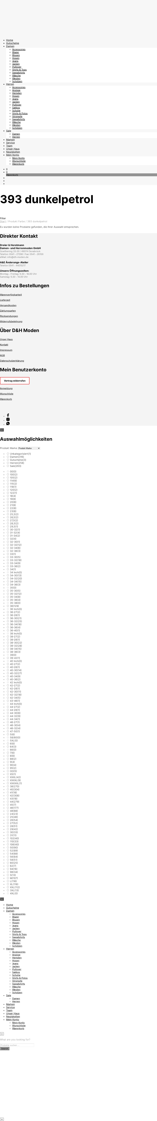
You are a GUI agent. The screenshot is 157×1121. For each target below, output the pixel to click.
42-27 (15, 685)
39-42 (15, 657)
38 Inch (16, 633)
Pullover (16, 66)
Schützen (17, 81)
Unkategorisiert (20, 453)
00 (13, 471)
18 (13, 495)
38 (14, 786)
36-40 (15, 630)
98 (14, 872)
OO (13, 771)
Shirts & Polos (20, 113)
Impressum (6, 349)
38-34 (16, 648)
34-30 (16, 575)
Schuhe (16, 110)
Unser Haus (12, 148)
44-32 (15, 716)
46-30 (15, 725)
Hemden (17, 92)
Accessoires (18, 49)
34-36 (15, 584)
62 (13, 865)
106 (14, 844)
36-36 (15, 627)
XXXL (15, 777)
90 (13, 764)
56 (14, 856)
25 (14, 816)
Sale (8, 130)
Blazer (15, 52)
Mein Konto (12, 154)
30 (14, 832)
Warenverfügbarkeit (11, 294)
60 (14, 862)
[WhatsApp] (8, 424)
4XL (14, 893)
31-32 (15, 532)
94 (13, 868)
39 (13, 654)
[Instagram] (8, 420)
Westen (16, 78)
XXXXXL (16, 783)
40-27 (15, 664)
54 (14, 853)
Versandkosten (8, 305)
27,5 (14, 520)
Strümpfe (17, 116)
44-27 (15, 706)
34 (13, 569)
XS (13, 774)
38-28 (15, 639)
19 (13, 498)
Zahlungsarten (8, 310)
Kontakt (4, 344)
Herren (10, 84)
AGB (2, 355)
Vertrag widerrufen (14, 380)
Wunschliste (19, 160)
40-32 (16, 673)
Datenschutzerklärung (12, 360)
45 (13, 804)
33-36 (15, 566)
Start (3, 221)
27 (14, 823)
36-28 (15, 615)
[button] (7, 169)
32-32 (16, 544)
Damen (10, 46)
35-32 (16, 593)
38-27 (15, 636)
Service (10, 142)
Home (9, 40)
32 (13, 538)
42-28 (15, 688)
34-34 (16, 581)
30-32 (15, 529)
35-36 (15, 599)
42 (14, 795)
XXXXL (15, 780)
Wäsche (16, 75)
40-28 (15, 667)
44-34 (15, 719)
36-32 (16, 621)
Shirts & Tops (19, 69)
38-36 (15, 651)
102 (14, 838)
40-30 (16, 670)
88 (13, 758)
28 (13, 826)
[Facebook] (8, 416)
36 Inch (16, 609)
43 (13, 798)
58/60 (15, 737)
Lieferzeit (5, 299)
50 (14, 847)
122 (13, 492)
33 (13, 554)
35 (13, 587)
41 (13, 792)
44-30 (15, 713)
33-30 (15, 557)
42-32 (16, 694)
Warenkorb (18, 163)
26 (14, 820)
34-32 (16, 578)
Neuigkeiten (13, 151)
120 (13, 489)
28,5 (14, 523)
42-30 (15, 691)
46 (14, 807)
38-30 (16, 642)
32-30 (15, 541)
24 (14, 813)
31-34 (15, 535)
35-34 (15, 596)
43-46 (15, 700)
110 (14, 841)
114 (13, 480)
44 (14, 801)
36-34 (16, 624)
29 (14, 829)
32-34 (15, 547)
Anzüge (16, 90)
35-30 (15, 590)
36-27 (15, 612)
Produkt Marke (8, 448)
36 (14, 606)
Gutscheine (12, 43)
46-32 (15, 728)
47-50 (15, 731)
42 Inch (16, 682)
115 (13, 483)
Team (9, 145)
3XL (14, 890)
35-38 (15, 602)
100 (13, 474)
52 (14, 850)
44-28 (15, 709)
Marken (10, 139)
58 (13, 859)
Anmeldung (6, 388)
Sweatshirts (18, 72)
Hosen (15, 57)
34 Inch (16, 572)
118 (13, 486)
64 (13, 746)
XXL (15, 887)
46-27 (15, 722)
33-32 (16, 560)
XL (14, 884)
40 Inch (16, 661)
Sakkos (16, 107)
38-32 (16, 645)
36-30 (16, 618)
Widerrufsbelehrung (11, 321)
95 (13, 768)
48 (14, 810)
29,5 (14, 526)
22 (13, 508)
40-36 (15, 679)
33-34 (15, 563)
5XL (14, 740)
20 (13, 502)
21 (13, 505)
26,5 (14, 517)
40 (14, 789)
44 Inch (16, 703)
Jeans (15, 60)
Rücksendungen (9, 315)
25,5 (14, 514)
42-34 (15, 697)
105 (13, 477)
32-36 (15, 550)
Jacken (16, 63)
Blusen (16, 55)
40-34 (15, 676)
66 (13, 749)
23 (13, 511)
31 (13, 835)
